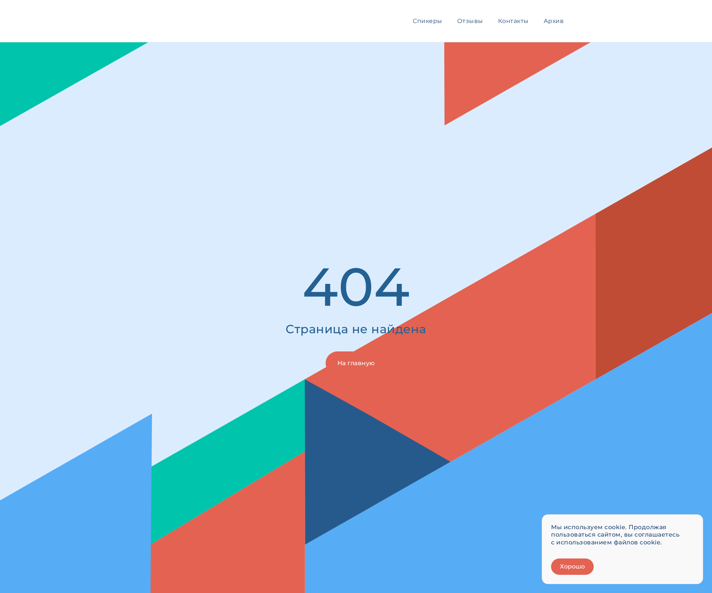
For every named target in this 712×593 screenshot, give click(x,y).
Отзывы (470, 20)
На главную (356, 363)
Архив (554, 20)
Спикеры (427, 20)
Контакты (513, 20)
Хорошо (572, 566)
